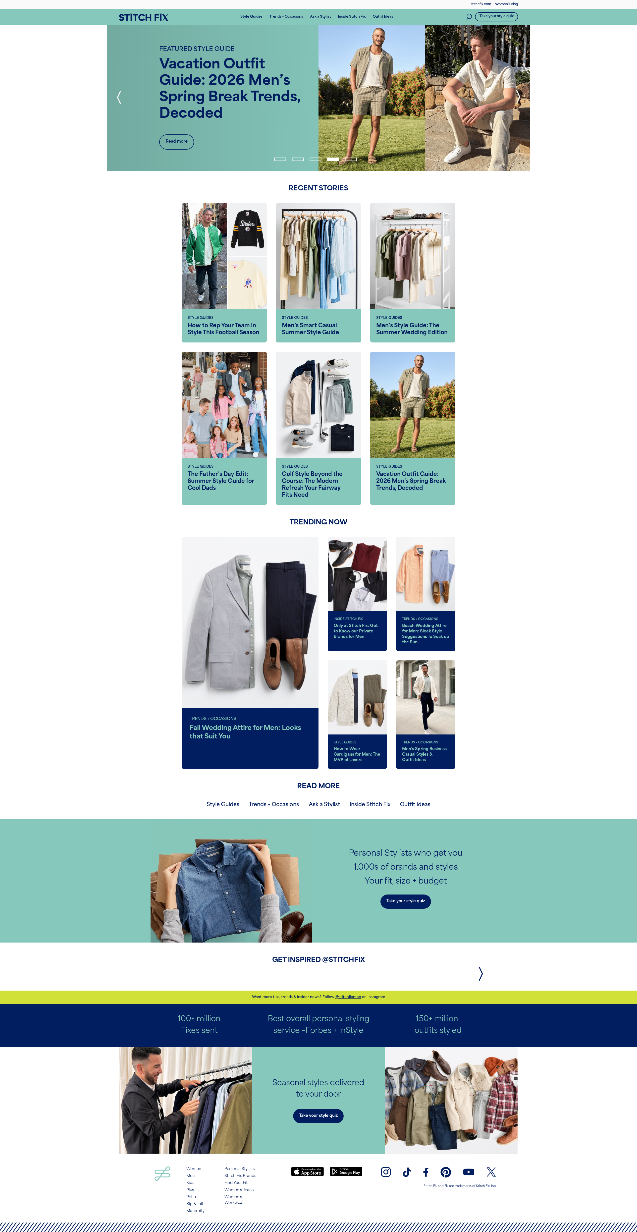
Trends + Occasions (274, 804)
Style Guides (223, 804)
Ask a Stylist (324, 804)
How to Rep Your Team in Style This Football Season (223, 329)
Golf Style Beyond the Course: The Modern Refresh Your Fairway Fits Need (312, 485)
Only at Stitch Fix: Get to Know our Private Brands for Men (356, 631)
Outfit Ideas (415, 804)
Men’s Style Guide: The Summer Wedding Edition (412, 329)
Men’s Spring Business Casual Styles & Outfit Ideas (424, 754)
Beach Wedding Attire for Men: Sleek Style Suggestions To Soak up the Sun (425, 634)
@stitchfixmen (348, 997)
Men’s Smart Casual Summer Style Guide (310, 329)
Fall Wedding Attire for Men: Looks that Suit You (245, 732)
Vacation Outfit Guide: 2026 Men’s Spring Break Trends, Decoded (411, 481)
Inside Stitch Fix (370, 804)
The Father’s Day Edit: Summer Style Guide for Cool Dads (221, 481)
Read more (177, 142)
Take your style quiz (496, 16)
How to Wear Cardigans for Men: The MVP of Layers (357, 754)
